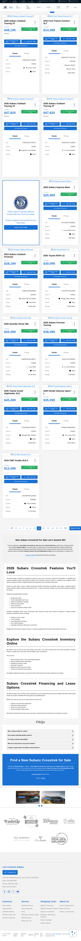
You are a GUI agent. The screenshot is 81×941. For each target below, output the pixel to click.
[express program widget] (50, 821)
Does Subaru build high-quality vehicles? (20, 735)
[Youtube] (18, 892)
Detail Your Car (26, 921)
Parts (23, 911)
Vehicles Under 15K (9, 914)
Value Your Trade (31, 41)
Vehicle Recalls (26, 918)
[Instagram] (9, 892)
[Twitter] (13, 892)
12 (43, 528)
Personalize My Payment (20, 45)
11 (39, 528)
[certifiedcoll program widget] (21, 839)
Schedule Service (27, 905)
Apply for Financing (46, 905)
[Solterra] (53, 797)
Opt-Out (41, 934)
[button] (35, 22)
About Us (64, 901)
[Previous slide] (39, 806)
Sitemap (30, 934)
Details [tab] (15, 53)
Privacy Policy (16, 934)
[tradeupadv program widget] (12, 821)
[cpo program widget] (31, 821)
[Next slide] (42, 806)
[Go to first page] (11, 528)
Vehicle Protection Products (49, 908)
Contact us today (30, 555)
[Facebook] (4, 892)
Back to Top (75, 528)
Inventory (7, 901)
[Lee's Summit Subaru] (8, 7)
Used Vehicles (7, 908)
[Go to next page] (61, 528)
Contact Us (11, 872)
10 (34, 528)
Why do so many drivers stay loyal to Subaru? (21, 743)
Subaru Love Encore (47, 911)
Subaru (43, 778)
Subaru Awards (45, 923)
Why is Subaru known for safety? (17, 731)
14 (52, 528)
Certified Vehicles (8, 911)
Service (25, 901)
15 (57, 528)
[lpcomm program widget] (69, 821)
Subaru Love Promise (67, 911)
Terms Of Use (23, 934)
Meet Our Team (65, 908)
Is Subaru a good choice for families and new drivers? (24, 747)
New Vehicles (6, 905)
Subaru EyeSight (46, 920)
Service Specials (26, 908)
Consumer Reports (8, 918)
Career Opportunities (67, 905)
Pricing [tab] (26, 53)
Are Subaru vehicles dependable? (18, 739)
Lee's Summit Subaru (6, 934)
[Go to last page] (65, 528)
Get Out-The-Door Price (30, 29)
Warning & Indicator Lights (30, 914)
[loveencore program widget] (41, 839)
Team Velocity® (56, 934)
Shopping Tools (48, 901)
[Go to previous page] (16, 528)
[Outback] (28, 797)
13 (48, 528)
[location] (37, 1)
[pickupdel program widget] (60, 839)
